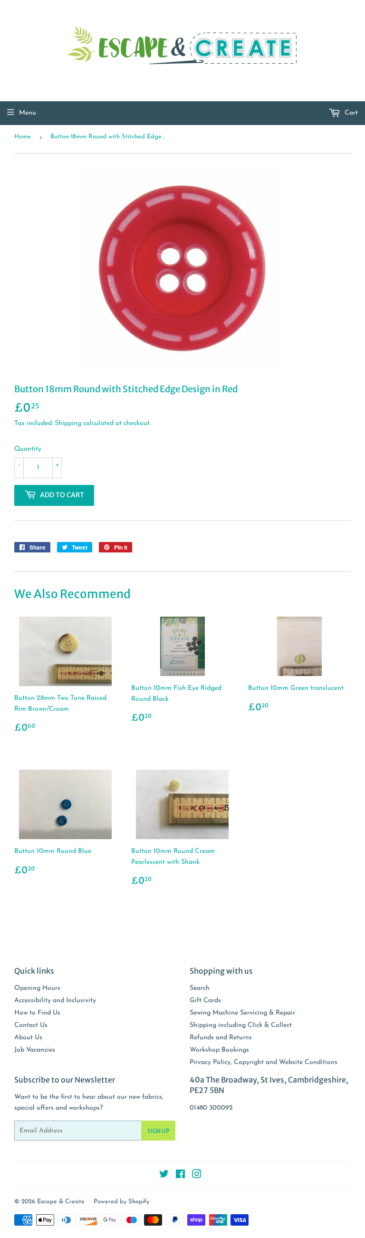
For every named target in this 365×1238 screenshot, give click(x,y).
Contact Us (31, 1025)
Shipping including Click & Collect (241, 1025)
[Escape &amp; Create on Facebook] (180, 1176)
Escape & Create (61, 1202)
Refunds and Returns (221, 1037)
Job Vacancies (34, 1050)
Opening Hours (37, 988)
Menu (27, 112)
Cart (350, 112)
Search (200, 988)
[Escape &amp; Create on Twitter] (164, 1176)
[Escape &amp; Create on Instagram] (197, 1176)
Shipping (68, 423)
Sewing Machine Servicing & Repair (242, 1012)
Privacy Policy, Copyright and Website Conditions (263, 1062)
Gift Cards (205, 1000)
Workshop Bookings (219, 1050)
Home (22, 137)
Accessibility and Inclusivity (55, 1000)
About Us (28, 1037)
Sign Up (158, 1130)
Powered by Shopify (121, 1202)
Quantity (27, 449)
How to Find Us (37, 1012)
